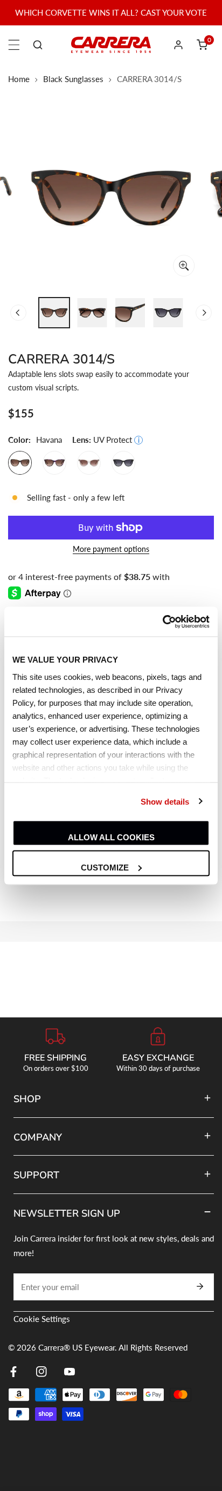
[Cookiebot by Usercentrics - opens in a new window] (162, 622)
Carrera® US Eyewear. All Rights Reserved (113, 1347)
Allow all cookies (111, 837)
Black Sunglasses (73, 79)
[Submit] (200, 1286)
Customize (105, 867)
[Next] (204, 313)
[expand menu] (14, 45)
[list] (111, 198)
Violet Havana (54, 463)
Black (123, 463)
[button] (202, 45)
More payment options (111, 549)
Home (19, 79)
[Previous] (18, 313)
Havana (20, 463)
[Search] (38, 45)
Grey (89, 463)
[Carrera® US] (111, 44)
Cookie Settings (41, 1319)
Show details (165, 801)
